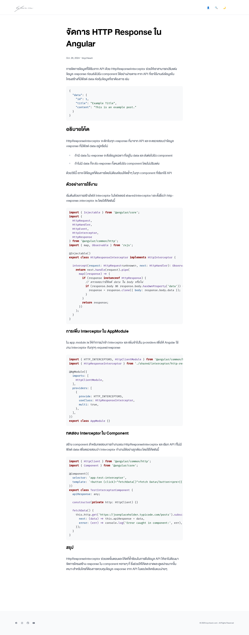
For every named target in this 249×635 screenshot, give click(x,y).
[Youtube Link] (34, 623)
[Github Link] (28, 623)
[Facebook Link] (16, 623)
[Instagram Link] (22, 623)
